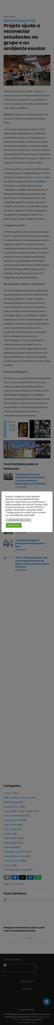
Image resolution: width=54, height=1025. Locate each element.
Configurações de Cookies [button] (18, 520)
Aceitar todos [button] (14, 525)
